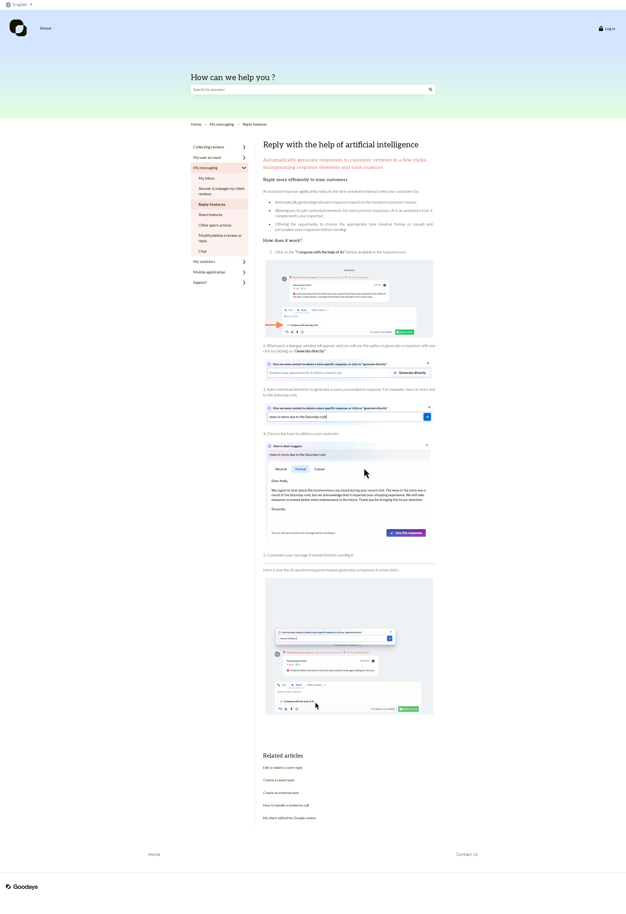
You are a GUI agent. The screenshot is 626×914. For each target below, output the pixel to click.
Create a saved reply (278, 780)
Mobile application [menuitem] (209, 272)
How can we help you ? (233, 77)
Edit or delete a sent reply (282, 767)
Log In (610, 28)
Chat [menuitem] (203, 251)
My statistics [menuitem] (204, 261)
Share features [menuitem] (211, 214)
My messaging (222, 124)
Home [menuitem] (154, 854)
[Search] (430, 89)
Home (45, 28)
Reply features (255, 124)
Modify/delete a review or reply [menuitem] (220, 238)
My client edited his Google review (289, 818)
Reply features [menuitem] (212, 204)
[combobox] (308, 89)
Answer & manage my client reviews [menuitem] (222, 191)
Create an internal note (281, 793)
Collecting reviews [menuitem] (208, 146)
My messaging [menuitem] (205, 167)
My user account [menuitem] (207, 157)
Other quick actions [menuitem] (215, 225)
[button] (244, 147)
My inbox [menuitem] (207, 178)
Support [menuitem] (200, 282)
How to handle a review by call (286, 805)
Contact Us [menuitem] (467, 854)
